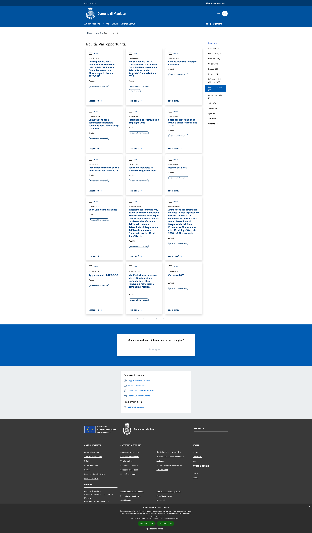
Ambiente (160, 460)
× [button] (309, 506)
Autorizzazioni (162, 469)
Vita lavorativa (126, 461)
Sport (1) (211, 113)
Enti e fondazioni (91, 465)
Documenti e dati (91, 478)
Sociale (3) (212, 108)
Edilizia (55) (213, 68)
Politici (87, 469)
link (179, 518)
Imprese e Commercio (129, 465)
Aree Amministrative (93, 456)
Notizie (195, 452)
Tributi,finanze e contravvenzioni (170, 456)
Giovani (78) (213, 74)
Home (89, 33)
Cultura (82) (213, 63)
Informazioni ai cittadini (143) (214, 80)
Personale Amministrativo (95, 474)
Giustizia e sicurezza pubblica (168, 452)
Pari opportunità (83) (215, 89)
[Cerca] (225, 13)
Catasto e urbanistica (129, 469)
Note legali (160, 500)
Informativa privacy (164, 495)
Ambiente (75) (214, 48)
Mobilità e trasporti (128, 474)
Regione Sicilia (90, 3)
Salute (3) (212, 103)
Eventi (195, 477)
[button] (156, 529)
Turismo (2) (212, 118)
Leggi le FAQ (125, 500)
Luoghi (195, 473)
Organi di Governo (91, 452)
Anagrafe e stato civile (129, 452)
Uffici (86, 461)
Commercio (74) (214, 53)
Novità (98, 33)
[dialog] (156, 518)
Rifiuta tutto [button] (166, 523)
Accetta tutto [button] (146, 523)
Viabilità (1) (213, 123)
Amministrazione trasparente (168, 491)
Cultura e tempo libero (129, 456)
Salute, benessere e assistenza (169, 465)
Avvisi (96, 53)
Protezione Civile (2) (215, 97)
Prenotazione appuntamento (132, 491)
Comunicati (197, 456)
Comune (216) (214, 58)
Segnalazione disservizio (130, 495)
